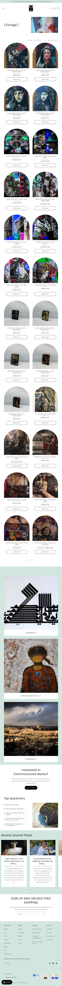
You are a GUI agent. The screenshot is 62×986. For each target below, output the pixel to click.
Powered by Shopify (22, 982)
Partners (20, 936)
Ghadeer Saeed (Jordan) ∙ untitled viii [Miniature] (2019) (45, 328)
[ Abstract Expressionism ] (30, 696)
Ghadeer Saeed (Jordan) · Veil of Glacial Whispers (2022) (45, 199)
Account (6, 946)
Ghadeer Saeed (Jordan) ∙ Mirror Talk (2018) (45, 456)
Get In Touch (31, 787)
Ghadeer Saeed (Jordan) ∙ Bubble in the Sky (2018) (17, 543)
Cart (5, 950)
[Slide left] (27, 889)
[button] (3, 8)
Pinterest (49, 932)
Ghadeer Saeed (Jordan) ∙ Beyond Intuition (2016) (16, 457)
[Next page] (35, 560)
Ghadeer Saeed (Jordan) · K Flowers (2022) (45, 285)
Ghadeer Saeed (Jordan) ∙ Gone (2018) (16, 499)
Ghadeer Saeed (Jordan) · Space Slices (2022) (16, 242)
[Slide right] (34, 889)
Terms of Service (37, 929)
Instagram (50, 929)
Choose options (17, 466)
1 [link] (26, 560)
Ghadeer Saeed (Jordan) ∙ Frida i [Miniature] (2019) (17, 414)
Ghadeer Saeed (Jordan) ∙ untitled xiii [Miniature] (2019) (16, 114)
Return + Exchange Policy (38, 942)
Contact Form (50, 936)
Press (19, 943)
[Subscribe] (43, 914)
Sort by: (30, 40)
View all (59, 836)
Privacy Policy (36, 932)
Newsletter (50, 939)
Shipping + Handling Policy (37, 937)
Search (6, 929)
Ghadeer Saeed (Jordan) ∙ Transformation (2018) (45, 500)
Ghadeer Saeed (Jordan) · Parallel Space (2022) (17, 285)
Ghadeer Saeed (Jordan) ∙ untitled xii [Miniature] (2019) (45, 114)
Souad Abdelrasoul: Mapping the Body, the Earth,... (42, 861)
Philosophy (21, 932)
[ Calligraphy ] (30, 633)
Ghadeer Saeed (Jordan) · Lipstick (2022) (16, 199)
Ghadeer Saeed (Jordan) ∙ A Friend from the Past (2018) (45, 543)
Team (19, 939)
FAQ (5, 932)
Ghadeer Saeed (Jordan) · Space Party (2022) (45, 242)
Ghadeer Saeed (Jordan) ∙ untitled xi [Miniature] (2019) (16, 328)
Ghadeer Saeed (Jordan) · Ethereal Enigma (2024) (45, 156)
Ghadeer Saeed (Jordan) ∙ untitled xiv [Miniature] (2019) (45, 71)
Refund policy (8, 953)
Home (5, 936)
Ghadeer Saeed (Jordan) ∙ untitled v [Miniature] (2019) (45, 371)
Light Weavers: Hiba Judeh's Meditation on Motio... (14, 861)
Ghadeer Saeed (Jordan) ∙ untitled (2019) (45, 413)
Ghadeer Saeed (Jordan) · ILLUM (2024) (17, 156)
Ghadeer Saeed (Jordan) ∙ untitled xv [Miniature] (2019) (16, 71)
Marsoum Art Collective (13, 982)
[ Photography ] (30, 759)
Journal (6, 939)
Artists (20, 929)
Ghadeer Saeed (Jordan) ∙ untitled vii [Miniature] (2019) (16, 371)
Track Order (7, 943)
